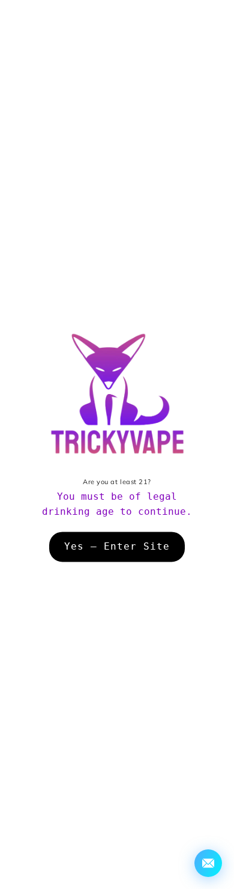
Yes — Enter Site (117, 547)
